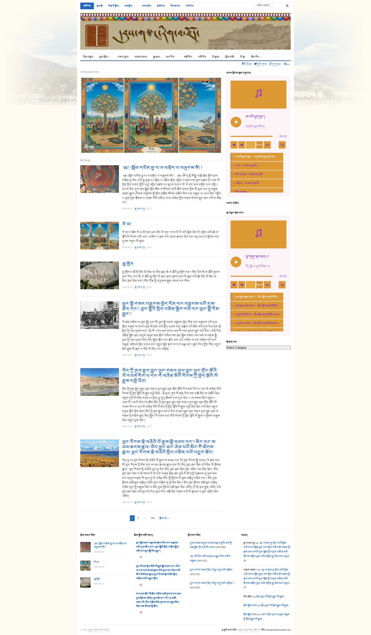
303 (153, 518)
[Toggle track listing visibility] (282, 144)
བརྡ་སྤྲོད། (128, 6)
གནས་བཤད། (140, 57)
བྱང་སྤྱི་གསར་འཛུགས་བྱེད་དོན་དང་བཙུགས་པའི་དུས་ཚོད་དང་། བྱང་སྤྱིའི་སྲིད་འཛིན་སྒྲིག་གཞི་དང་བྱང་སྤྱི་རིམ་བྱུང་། (171, 309)
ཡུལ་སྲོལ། (103, 57)
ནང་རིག (170, 57)
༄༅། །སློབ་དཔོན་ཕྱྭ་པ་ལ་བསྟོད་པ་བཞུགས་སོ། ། (162, 167)
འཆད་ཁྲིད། (146, 6)
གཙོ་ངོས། (87, 6)
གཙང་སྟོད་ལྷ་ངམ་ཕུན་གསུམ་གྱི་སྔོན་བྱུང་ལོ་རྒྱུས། (266, 616)
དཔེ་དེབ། (190, 6)
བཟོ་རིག (188, 57)
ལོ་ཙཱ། (242, 57)
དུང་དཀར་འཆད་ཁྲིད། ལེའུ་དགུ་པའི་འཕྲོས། (211, 570)
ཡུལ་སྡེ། (100, 6)
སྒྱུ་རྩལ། (156, 57)
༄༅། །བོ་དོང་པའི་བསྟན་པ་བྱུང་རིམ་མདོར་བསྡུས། (210, 558)
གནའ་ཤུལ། (123, 57)
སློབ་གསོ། (229, 57)
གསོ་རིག (202, 57)
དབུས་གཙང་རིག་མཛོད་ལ (249, 630)
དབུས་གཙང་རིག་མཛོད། (99, 630)
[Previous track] (234, 144)
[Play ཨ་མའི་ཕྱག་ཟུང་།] (236, 122)
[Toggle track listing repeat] (267, 144)
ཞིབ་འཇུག (88, 57)
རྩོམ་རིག (255, 57)
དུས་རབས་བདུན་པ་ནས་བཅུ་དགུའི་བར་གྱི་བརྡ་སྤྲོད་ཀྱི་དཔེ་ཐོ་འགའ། (211, 545)
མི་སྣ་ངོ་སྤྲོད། (113, 6)
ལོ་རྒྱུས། (215, 57)
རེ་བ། (89, 147)
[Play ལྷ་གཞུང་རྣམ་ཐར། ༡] (236, 262)
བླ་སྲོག (128, 264)
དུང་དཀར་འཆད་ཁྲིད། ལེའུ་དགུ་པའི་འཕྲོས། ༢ (212, 583)
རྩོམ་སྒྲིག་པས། (250, 605)
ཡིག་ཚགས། (175, 6)
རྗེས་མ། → (165, 518)
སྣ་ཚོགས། (161, 6)
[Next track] (241, 144)
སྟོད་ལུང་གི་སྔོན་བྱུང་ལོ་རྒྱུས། (270, 596)
